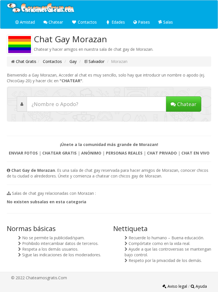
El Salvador (93, 61)
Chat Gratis (26, 61)
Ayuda (200, 286)
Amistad (27, 22)
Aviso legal (177, 286)
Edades (117, 22)
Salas (167, 22)
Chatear (55, 22)
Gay (72, 61)
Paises (143, 22)
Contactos (87, 22)
